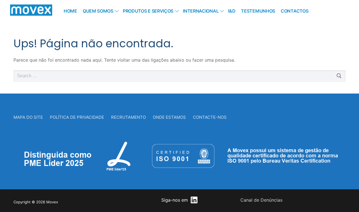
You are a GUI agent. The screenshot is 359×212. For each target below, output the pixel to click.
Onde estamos (169, 117)
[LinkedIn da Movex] (194, 200)
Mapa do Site (28, 117)
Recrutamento (128, 117)
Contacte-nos (210, 117)
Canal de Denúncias (261, 200)
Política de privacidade (77, 117)
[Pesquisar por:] (179, 76)
